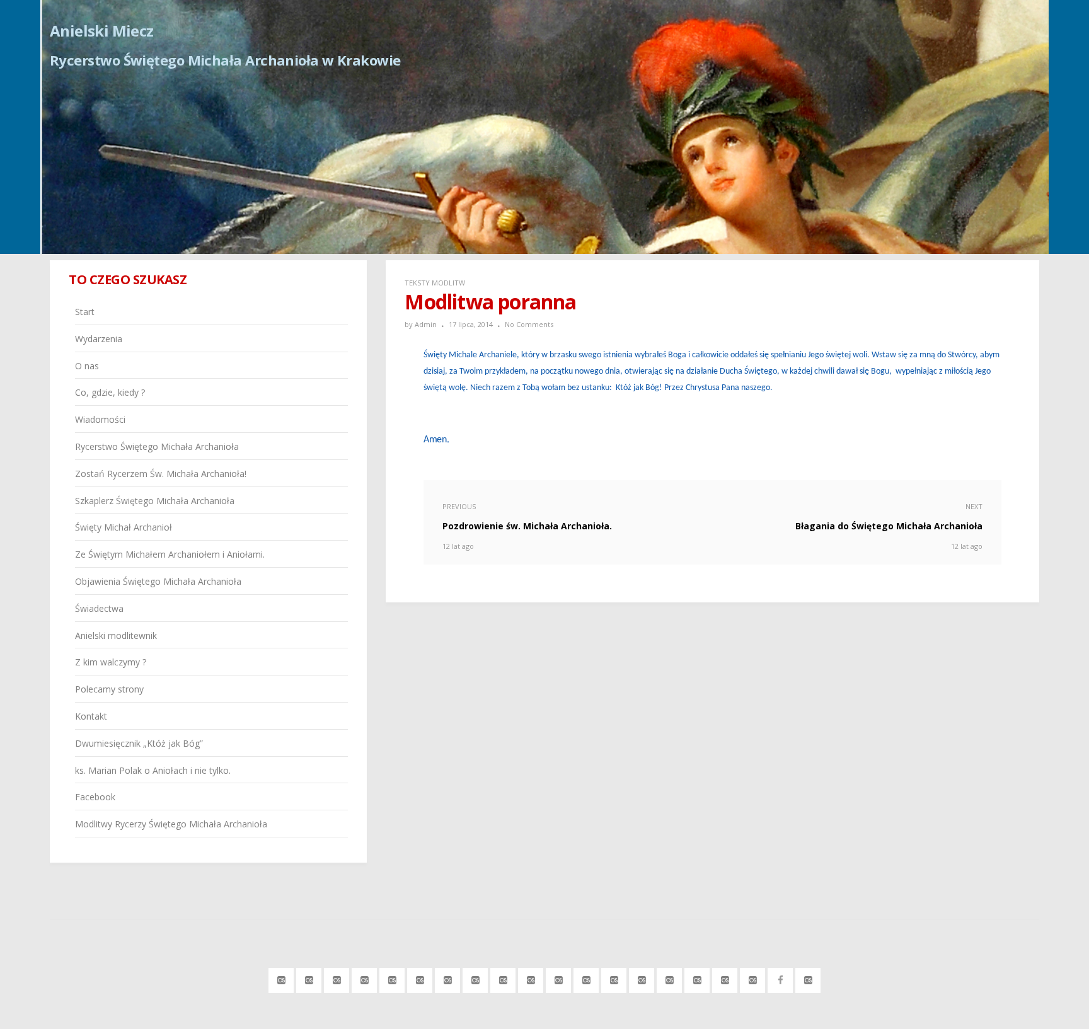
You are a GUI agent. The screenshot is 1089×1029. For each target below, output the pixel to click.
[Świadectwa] (586, 978)
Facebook (95, 797)
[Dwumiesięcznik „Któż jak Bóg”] (725, 978)
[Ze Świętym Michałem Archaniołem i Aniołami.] (531, 978)
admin (426, 324)
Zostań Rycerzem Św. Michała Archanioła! (160, 474)
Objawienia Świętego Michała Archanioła (158, 581)
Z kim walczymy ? (110, 662)
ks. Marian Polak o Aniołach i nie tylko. (153, 770)
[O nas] (337, 978)
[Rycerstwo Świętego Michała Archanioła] (420, 978)
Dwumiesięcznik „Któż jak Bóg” (139, 743)
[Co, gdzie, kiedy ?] (364, 978)
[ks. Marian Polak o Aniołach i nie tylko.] (753, 978)
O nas (87, 366)
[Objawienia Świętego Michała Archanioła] (558, 978)
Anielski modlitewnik (116, 635)
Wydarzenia (98, 339)
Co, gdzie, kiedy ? (110, 392)
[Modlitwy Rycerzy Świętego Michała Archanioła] (808, 978)
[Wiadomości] (392, 978)
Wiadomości (100, 419)
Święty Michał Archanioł (123, 527)
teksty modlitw (435, 282)
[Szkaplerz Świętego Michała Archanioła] (475, 978)
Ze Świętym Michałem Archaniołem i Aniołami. (170, 554)
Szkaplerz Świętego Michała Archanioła (154, 501)
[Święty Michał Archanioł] (503, 978)
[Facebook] (780, 978)
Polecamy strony (109, 689)
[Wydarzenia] (309, 978)
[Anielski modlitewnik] (614, 978)
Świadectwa (99, 608)
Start (85, 312)
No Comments (529, 324)
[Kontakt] (697, 978)
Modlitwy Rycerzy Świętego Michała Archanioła (171, 824)
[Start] (281, 978)
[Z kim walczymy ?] (642, 978)
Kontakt (91, 716)
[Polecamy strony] (669, 978)
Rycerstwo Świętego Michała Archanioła (157, 446)
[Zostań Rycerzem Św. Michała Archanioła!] (448, 978)
